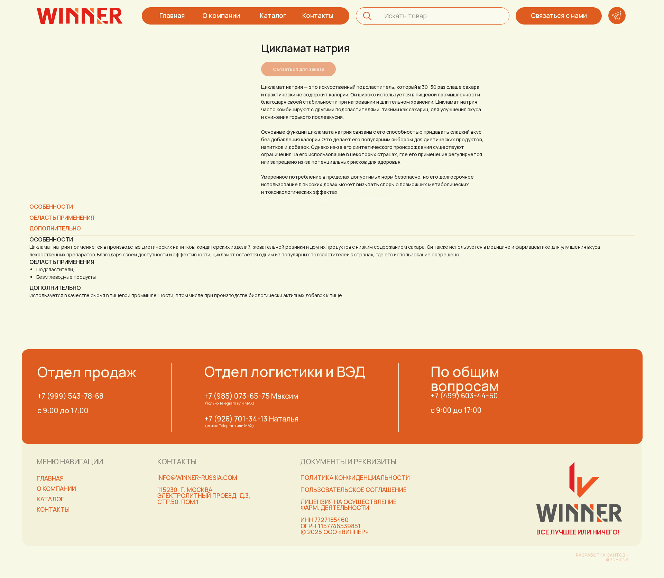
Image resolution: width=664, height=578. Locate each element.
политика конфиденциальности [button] (355, 477)
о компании (56, 488)
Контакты (317, 15)
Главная (172, 15)
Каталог (273, 15)
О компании (221, 15)
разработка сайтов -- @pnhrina (602, 557)
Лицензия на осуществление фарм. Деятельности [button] (349, 505)
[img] (79, 16)
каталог (50, 499)
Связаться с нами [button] (559, 15)
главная (50, 478)
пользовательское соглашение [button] (354, 489)
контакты (53, 509)
